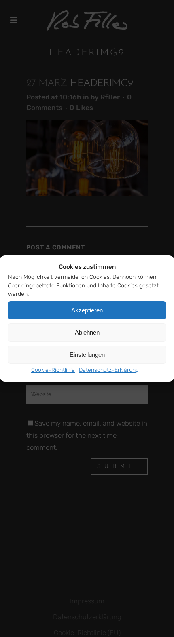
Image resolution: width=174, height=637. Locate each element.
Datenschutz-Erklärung (109, 370)
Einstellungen (87, 354)
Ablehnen (87, 332)
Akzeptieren (87, 310)
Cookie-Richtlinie (53, 370)
